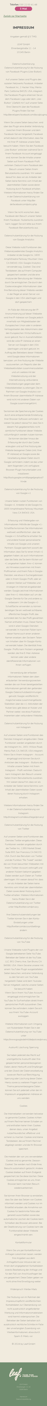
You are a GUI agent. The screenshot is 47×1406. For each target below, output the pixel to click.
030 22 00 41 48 (28, 4)
